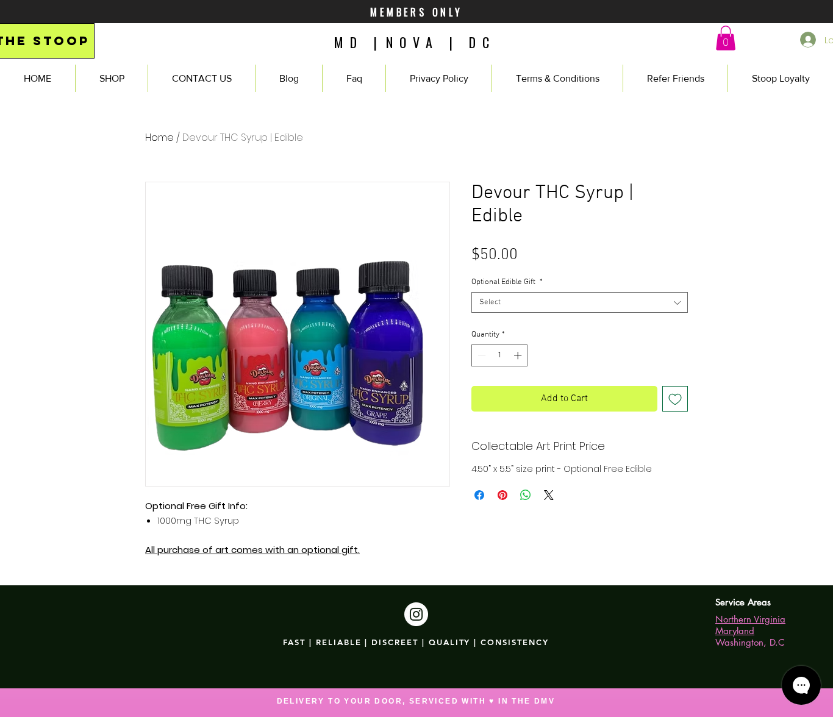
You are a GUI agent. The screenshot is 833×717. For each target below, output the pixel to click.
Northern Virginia (750, 619)
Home (159, 137)
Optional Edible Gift (507, 282)
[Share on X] (549, 495)
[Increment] (519, 355)
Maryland (734, 631)
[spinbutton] (500, 355)
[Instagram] (416, 614)
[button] (725, 38)
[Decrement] (480, 355)
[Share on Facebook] (479, 495)
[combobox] (579, 302)
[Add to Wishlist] (675, 399)
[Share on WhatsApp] (525, 495)
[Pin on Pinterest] (502, 495)
